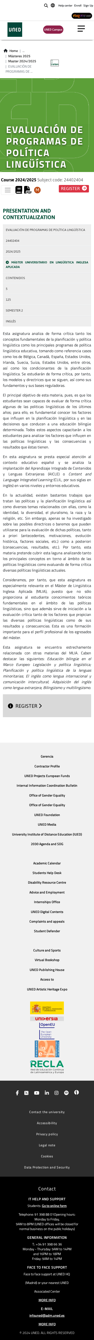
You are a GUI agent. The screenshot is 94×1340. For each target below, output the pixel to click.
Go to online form (54, 1205)
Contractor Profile (47, 766)
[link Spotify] (65, 1093)
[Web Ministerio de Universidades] (47, 1008)
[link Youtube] (35, 1093)
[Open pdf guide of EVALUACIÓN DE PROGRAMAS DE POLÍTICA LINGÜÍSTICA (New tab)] (28, 191)
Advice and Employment (47, 892)
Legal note (47, 1145)
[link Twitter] (25, 1093)
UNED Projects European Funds (47, 775)
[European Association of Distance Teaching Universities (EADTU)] (47, 1048)
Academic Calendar (47, 863)
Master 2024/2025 (22, 61)
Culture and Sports (47, 950)
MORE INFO (47, 1299)
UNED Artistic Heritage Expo (47, 989)
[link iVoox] (75, 1093)
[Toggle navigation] (7, 190)
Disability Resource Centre (47, 882)
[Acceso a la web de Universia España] (47, 1018)
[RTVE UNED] (82, 15)
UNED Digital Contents (47, 911)
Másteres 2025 (19, 56)
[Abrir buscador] (46, 5)
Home (13, 50)
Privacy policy (47, 1133)
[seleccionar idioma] (53, 5)
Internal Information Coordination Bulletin (47, 785)
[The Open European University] (47, 1030)
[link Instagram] (55, 1093)
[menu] (83, 28)
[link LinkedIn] (46, 1093)
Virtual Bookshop (47, 960)
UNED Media (47, 824)
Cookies (47, 1156)
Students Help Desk (47, 872)
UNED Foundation (47, 814)
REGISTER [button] (71, 188)
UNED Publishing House (47, 969)
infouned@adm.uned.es (47, 1315)
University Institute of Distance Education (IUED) (47, 834)
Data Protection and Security (47, 1167)
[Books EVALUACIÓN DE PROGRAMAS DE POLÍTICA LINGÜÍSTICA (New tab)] (18, 191)
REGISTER (27, 706)
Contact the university (47, 1111)
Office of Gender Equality (47, 795)
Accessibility (47, 1122)
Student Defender (47, 931)
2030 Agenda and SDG (47, 844)
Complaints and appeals (47, 921)
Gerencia (47, 756)
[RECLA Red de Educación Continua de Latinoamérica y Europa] (47, 1067)
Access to (47, 979)
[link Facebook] (16, 1093)
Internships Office (47, 902)
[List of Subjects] (37, 190)
